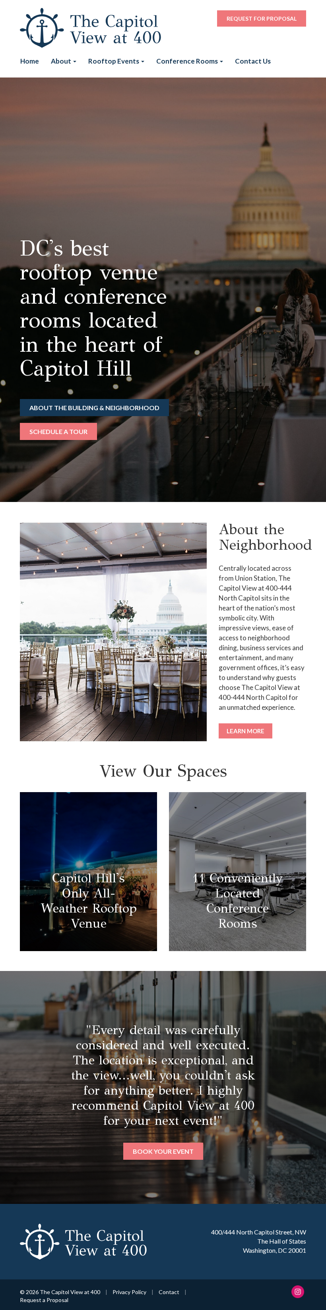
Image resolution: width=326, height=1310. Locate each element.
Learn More (245, 730)
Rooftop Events (114, 61)
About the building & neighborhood (94, 407)
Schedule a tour (58, 431)
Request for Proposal (262, 18)
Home (29, 61)
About (61, 61)
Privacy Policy (129, 1292)
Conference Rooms (187, 61)
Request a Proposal (44, 1299)
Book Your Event (163, 1151)
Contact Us (253, 61)
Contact (169, 1292)
